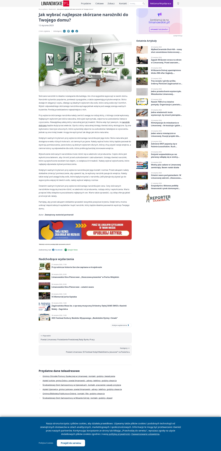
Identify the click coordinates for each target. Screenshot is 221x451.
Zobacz (111, 3)
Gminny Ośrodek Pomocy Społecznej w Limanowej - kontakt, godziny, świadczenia (79, 376)
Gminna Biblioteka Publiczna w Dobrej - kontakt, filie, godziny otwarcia (74, 393)
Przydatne (86, 3)
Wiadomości (52, 9)
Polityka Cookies (46, 443)
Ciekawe (99, 3)
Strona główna (43, 9)
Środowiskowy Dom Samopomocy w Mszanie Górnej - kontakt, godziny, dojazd (77, 398)
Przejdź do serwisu (71, 443)
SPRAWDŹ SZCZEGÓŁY (159, 29)
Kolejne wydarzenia (119, 325)
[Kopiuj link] (64, 31)
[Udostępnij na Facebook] (76, 31)
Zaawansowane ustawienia (145, 434)
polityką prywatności (119, 434)
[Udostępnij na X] (72, 31)
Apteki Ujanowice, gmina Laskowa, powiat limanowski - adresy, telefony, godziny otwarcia (82, 389)
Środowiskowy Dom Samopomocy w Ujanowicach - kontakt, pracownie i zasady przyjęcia (82, 385)
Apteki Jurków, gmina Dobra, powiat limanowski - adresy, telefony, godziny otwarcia (80, 380)
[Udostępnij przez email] (68, 31)
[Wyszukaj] (143, 3)
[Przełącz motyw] (178, 3)
